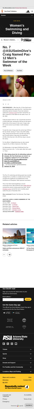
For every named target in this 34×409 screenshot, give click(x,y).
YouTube (20, 71)
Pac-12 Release (9, 71)
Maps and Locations (10, 377)
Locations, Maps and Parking (12, 371)
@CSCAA (7, 159)
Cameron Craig (13, 112)
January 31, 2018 (9, 166)
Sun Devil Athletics (10, 11)
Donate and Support (9, 362)
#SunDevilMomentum (20, 159)
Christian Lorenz (7, 189)
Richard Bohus (16, 208)
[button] (9, 255)
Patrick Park (15, 206)
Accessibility (27, 395)
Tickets (5, 349)
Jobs (29, 377)
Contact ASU (27, 380)
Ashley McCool (27, 185)
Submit (28, 299)
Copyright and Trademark (10, 395)
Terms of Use (27, 399)
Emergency (10, 401)
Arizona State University (21, 8)
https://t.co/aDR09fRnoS (11, 161)
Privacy (10, 399)
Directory (10, 380)
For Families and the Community (13, 367)
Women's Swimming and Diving (10, 245)
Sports (5, 354)
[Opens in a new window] (17, 387)
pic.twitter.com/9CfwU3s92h (12, 163)
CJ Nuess (13, 203)
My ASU (10, 382)
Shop (4, 358)
